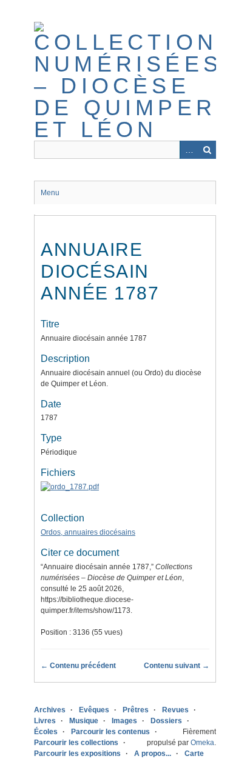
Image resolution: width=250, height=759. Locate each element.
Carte (194, 753)
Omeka (202, 742)
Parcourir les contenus (110, 731)
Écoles (46, 731)
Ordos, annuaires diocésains (88, 532)
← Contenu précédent (78, 665)
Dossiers (166, 721)
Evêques (94, 710)
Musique (83, 721)
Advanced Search (189, 150)
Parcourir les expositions (77, 753)
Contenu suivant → (176, 665)
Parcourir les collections (76, 742)
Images (124, 721)
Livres (45, 721)
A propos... (152, 753)
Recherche (207, 150)
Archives (50, 710)
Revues (175, 710)
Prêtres (136, 710)
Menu (50, 193)
